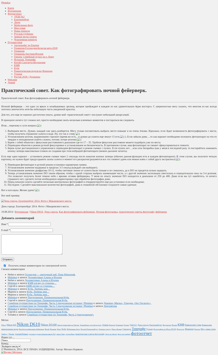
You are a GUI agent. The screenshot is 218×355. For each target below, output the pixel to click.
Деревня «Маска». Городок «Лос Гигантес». (127, 303)
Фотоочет (180, 329)
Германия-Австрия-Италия (28, 54)
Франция (189, 329)
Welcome (12, 79)
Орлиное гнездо (105, 329)
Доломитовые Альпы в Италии (45, 277)
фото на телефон (124, 334)
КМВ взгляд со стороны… (42, 283)
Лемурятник (110, 306)
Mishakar (12, 277)
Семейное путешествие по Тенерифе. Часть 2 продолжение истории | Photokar (50, 303)
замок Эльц (60, 334)
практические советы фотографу (136, 211)
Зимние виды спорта (25, 36)
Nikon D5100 (49, 324)
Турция (18, 74)
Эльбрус (4, 334)
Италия (174, 325)
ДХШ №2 (19, 16)
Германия (19, 51)
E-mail (5, 230)
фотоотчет (141, 333)
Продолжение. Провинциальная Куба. (48, 297)
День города (51, 211)
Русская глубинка (23, 33)
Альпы (105, 325)
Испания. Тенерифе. (25, 59)
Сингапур (126, 329)
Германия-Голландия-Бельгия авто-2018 (35, 48)
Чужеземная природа (25, 39)
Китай (47, 329)
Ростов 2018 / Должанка (27, 76)
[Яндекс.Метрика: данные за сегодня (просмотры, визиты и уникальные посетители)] (11, 352)
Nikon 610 (11, 325)
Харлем (197, 329)
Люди (17, 22)
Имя (4, 224)
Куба (16, 68)
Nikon (3, 325)
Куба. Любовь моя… (39, 289)
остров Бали (70, 334)
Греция (126, 325)
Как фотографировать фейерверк (77, 211)
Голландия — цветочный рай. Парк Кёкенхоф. (50, 274)
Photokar (5, 2)
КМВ (17, 65)
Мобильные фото (23, 25)
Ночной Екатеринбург (89, 329)
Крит (59, 329)
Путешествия (15, 42)
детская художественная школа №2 (42, 334)
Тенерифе (139, 328)
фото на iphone (111, 334)
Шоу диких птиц (208, 329)
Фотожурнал (15, 13)
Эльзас (11, 334)
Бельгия (112, 325)
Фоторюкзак (14, 11)
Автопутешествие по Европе (68, 325)
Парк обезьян (117, 329)
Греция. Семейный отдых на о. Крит (34, 56)
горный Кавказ (21, 334)
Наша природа (22, 31)
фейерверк (161, 211)
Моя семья (19, 28)
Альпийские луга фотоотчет (90, 325)
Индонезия (167, 325)
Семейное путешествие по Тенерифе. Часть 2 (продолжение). (60, 314)
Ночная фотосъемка (107, 211)
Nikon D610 (36, 211)
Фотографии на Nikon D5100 (164, 329)
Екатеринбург (21, 19)
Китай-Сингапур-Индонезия (29, 62)
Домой (11, 82)
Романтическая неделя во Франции (33, 71)
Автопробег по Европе (26, 45)
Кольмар (53, 329)
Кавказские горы (193, 325)
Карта (11, 8)
